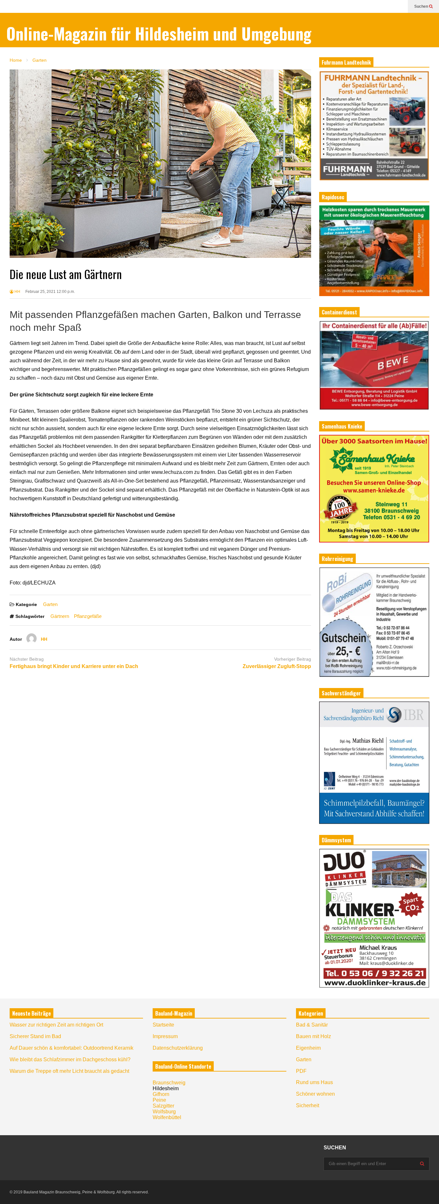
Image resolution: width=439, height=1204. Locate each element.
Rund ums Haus (314, 1082)
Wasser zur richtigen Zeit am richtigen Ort (56, 1024)
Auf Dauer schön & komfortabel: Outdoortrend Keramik (71, 1048)
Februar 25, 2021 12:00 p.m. (50, 291)
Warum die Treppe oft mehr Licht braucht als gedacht (69, 1071)
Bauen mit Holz (313, 1036)
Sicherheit (307, 1105)
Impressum (165, 1036)
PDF (301, 1071)
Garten (50, 604)
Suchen (421, 6)
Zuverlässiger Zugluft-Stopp (277, 666)
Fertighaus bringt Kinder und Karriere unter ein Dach (74, 666)
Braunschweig (169, 1082)
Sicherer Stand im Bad (35, 1036)
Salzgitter (163, 1106)
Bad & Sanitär (312, 1024)
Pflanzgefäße (88, 616)
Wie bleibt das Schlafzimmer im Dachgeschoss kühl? (70, 1059)
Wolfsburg (164, 1111)
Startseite (163, 1024)
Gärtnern (59, 616)
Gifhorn (161, 1094)
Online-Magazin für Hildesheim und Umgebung (158, 33)
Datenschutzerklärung (178, 1048)
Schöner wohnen (315, 1094)
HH (16, 291)
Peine (159, 1100)
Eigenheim (308, 1048)
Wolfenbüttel (167, 1117)
